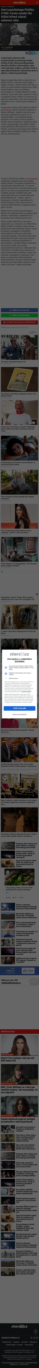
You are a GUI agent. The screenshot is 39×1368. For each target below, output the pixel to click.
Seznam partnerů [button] (26, 691)
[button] (19, 678)
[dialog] (19, 684)
